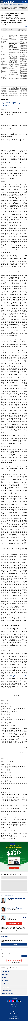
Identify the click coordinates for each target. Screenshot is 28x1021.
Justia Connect (14, 1004)
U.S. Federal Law (6, 984)
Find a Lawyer (5, 950)
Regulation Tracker (8, 4)
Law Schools (5, 980)
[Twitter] (19, 1001)
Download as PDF (23, 27)
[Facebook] (11, 1001)
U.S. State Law (6, 987)
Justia (2, 4)
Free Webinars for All (7, 895)
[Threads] (15, 1001)
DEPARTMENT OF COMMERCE (10, 102)
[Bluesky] (17, 1001)
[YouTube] (9, 1001)
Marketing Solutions (7, 993)
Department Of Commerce (18, 4)
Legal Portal (14, 1006)
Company (14, 1009)
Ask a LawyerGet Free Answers (6, 937)
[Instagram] (13, 1001)
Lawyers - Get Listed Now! (14, 960)
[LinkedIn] (7, 1001)
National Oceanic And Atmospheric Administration (11, 5)
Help (14, 1011)
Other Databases (6, 990)
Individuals (5, 974)
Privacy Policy (14, 1016)
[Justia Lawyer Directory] (20, 1001)
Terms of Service (14, 1013)
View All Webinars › (14, 923)
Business (4, 977)
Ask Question (14, 944)
